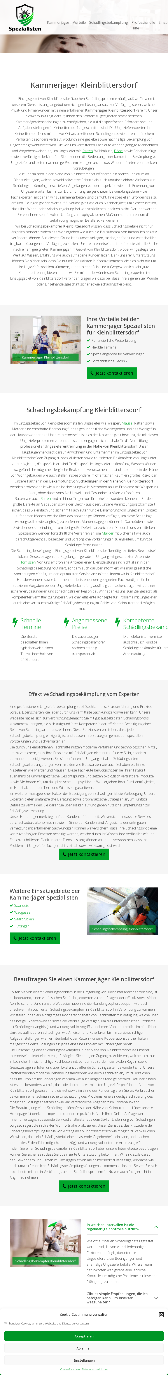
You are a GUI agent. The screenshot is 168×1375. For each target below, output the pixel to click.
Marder (108, 533)
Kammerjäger (58, 22)
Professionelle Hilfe (143, 25)
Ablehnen (84, 1348)
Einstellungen (84, 1360)
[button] (161, 1314)
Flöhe (118, 150)
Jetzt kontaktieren (114, 373)
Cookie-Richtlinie (70, 1369)
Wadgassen (23, 912)
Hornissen (27, 562)
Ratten (87, 150)
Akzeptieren (84, 1336)
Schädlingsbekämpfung (108, 22)
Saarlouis (21, 905)
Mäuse (127, 423)
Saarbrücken (24, 919)
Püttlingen (22, 926)
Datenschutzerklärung (95, 1369)
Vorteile (79, 22)
